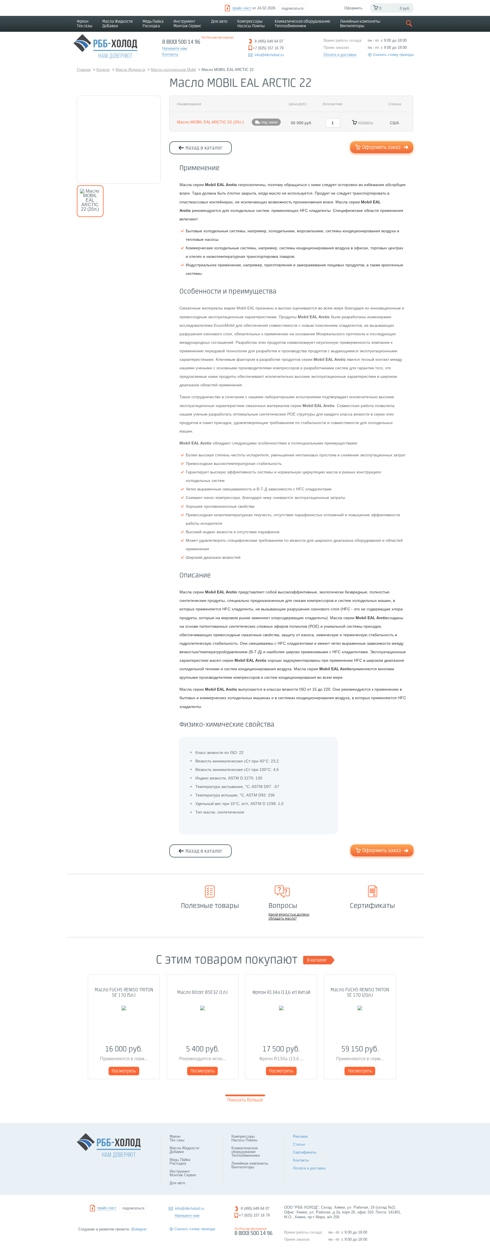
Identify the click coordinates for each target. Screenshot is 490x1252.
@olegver (139, 1229)
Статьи (299, 1144)
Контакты (301, 1160)
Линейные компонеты (360, 23)
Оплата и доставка (340, 54)
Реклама (300, 1136)
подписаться (292, 8)
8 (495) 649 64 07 (255, 1208)
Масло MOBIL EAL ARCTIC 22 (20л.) (210, 122)
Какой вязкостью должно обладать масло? (289, 917)
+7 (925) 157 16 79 (254, 1215)
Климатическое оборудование (302, 23)
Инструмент (187, 23)
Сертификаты (304, 1152)
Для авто (219, 21)
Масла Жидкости (117, 23)
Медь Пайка (153, 23)
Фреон (84, 23)
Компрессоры (251, 23)
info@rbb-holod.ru (269, 55)
